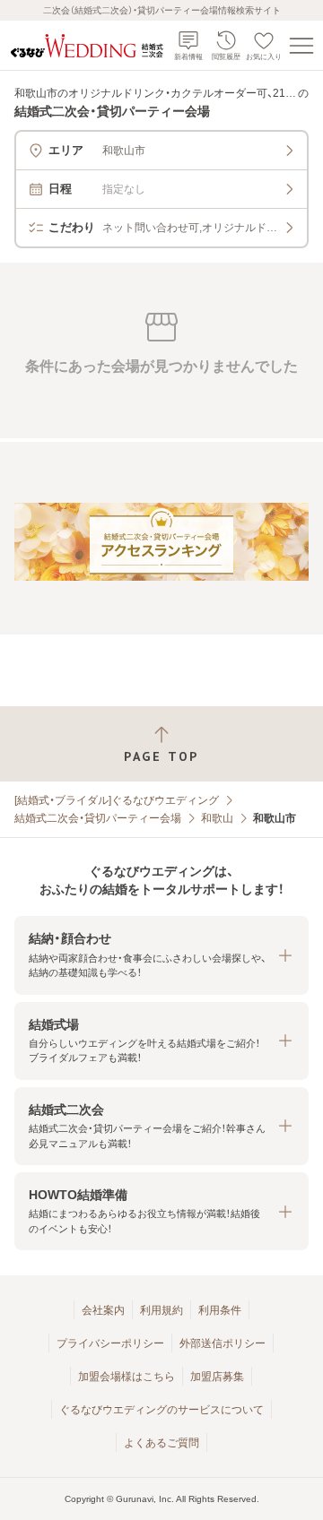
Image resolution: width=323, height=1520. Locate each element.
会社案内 (103, 1310)
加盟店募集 (217, 1376)
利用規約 (161, 1310)
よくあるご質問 (161, 1443)
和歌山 (217, 818)
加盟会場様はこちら (126, 1376)
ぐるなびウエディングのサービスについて (161, 1409)
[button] (161, 955)
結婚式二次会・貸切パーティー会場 (97, 818)
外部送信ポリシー (222, 1343)
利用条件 (219, 1310)
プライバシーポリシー (110, 1343)
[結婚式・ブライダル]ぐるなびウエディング (116, 800)
